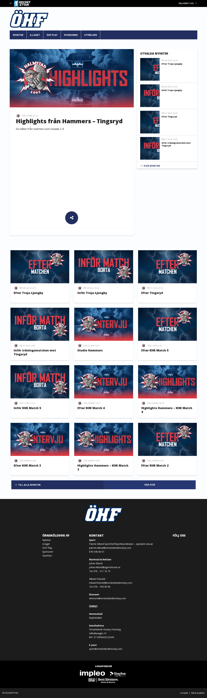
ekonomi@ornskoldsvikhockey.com (107, 598)
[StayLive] (118, 673)
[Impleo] (92, 673)
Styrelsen (90, 34)
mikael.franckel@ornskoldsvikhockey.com (110, 582)
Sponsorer (71, 34)
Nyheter (18, 34)
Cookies (184, 693)
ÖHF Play (52, 34)
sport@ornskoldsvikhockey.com (105, 648)
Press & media (198, 693)
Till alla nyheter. (29, 484)
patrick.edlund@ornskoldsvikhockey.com (110, 547)
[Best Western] (103, 679)
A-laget (35, 34)
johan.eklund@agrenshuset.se (104, 567)
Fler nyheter (152, 165)
